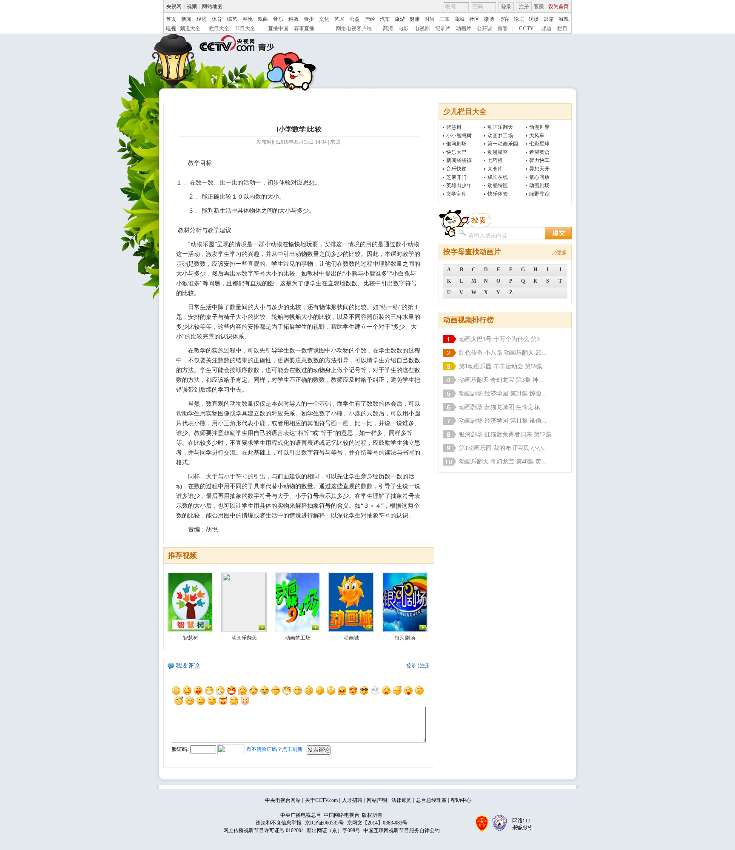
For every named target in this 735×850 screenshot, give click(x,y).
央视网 (174, 6)
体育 (217, 19)
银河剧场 (456, 144)
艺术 (339, 19)
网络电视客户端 (354, 28)
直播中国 (278, 28)
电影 (404, 28)
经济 (202, 19)
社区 (474, 19)
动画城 (351, 638)
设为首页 (558, 6)
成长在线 (497, 177)
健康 (415, 19)
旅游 (400, 19)
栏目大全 (219, 28)
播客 (503, 28)
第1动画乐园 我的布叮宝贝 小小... (503, 448)
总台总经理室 (431, 800)
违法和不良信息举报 (279, 823)
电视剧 (422, 28)
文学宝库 (456, 194)
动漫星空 (497, 152)
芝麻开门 (456, 177)
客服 (539, 6)
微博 (489, 19)
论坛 (519, 19)
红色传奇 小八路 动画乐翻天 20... (503, 353)
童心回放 (539, 177)
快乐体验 (497, 194)
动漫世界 (539, 127)
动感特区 (497, 185)
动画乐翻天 (500, 127)
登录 (506, 7)
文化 (324, 19)
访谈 (534, 19)
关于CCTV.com (321, 800)
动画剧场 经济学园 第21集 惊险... (503, 393)
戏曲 (263, 19)
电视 (171, 28)
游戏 (563, 19)
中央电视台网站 (283, 800)
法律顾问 (401, 800)
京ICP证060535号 (324, 823)
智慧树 (454, 127)
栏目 (562, 28)
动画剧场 (539, 185)
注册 (524, 7)
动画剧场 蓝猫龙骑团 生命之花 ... (503, 407)
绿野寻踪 (539, 194)
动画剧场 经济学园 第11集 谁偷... (503, 421)
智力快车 (539, 160)
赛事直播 (304, 28)
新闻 (186, 19)
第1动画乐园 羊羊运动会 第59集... (503, 366)
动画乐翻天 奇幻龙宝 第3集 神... (501, 380)
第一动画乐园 (502, 144)
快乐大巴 (456, 152)
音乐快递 (456, 169)
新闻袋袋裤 (459, 160)
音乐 (278, 19)
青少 (309, 19)
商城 (459, 19)
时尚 (429, 19)
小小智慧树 (459, 136)
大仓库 (495, 169)
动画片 (463, 28)
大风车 (536, 136)
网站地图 (212, 6)
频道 (546, 28)
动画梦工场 (500, 136)
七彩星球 (539, 144)
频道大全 (190, 28)
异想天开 (539, 169)
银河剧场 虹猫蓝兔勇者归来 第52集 (505, 434)
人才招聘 (352, 800)
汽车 (385, 19)
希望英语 (539, 152)
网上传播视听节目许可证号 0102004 (263, 830)
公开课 (484, 28)
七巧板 (495, 160)
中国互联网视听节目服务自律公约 (401, 830)
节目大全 (245, 28)
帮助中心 (461, 800)
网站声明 (377, 800)
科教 (293, 19)
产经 (370, 19)
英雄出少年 (459, 185)
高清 (388, 28)
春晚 (247, 19)
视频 (192, 6)
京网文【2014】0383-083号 (377, 823)
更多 (562, 253)
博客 (504, 19)
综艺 (232, 19)
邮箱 (549, 19)
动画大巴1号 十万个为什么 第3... (502, 339)
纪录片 (442, 28)
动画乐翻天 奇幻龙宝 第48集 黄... (503, 461)
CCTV (526, 28)
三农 (444, 19)
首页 (171, 19)
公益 (355, 19)
